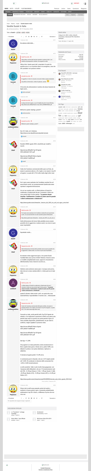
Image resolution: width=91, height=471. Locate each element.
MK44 (67, 35)
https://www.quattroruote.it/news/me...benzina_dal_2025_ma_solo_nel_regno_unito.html (44, 202)
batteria (75, 109)
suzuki (80, 121)
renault (68, 121)
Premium (56, 8)
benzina (80, 109)
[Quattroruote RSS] (78, 467)
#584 (54, 299)
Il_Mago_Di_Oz (61, 35)
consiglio (60, 113)
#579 (54, 206)
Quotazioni (76, 8)
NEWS (6, 8)
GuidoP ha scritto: (25, 57)
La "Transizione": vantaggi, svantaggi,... (18, 412)
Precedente (11, 36)
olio (66, 119)
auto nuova (60, 109)
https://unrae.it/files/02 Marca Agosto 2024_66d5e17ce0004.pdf (30, 157)
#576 (54, 141)
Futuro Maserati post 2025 (67, 79)
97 (41, 36)
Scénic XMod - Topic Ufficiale (18, 418)
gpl (79, 115)
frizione (69, 116)
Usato (69, 8)
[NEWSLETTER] (14, 3)
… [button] (23, 36)
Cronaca (7, 11)
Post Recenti (62, 70)
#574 (54, 96)
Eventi (43, 11)
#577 (54, 166)
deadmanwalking (40, 413)
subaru (74, 121)
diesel (80, 113)
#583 (54, 279)
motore (60, 119)
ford (66, 116)
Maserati (63, 82)
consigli (78, 110)
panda (72, 119)
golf (76, 116)
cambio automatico (69, 110)
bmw (59, 110)
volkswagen (69, 123)
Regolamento (43, 14)
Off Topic (63, 76)
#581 (54, 242)
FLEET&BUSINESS (26, 8)
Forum (10, 14)
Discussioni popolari (14, 408)
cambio (63, 110)
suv (77, 121)
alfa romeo (68, 107)
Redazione (47, 468)
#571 (54, 40)
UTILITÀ (17, 8)
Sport (70, 11)
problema (60, 121)
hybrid (66, 118)
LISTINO (18, 32)
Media (29, 14)
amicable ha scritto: (25, 76)
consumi (75, 113)
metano (74, 118)
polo (81, 119)
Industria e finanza (18, 11)
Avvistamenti (40, 412)
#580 (54, 229)
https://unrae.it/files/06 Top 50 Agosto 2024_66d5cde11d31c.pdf (30, 151)
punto (64, 121)
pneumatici (76, 119)
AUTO (11, 8)
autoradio (71, 109)
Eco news (63, 11)
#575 (54, 117)
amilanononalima (14, 29)
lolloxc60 (75, 35)
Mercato (36, 11)
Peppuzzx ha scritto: (26, 246)
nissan (63, 119)
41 (36, 36)
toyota (59, 123)
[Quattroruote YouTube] (74, 467)
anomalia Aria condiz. (66, 84)
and (26, 92)
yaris (74, 123)
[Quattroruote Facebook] (68, 467)
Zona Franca (64, 99)
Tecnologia (29, 11)
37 (26, 36)
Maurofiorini (77, 36)
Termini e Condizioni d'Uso (45, 469)
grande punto (61, 118)
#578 (54, 179)
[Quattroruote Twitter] (76, 467)
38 (28, 36)
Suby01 (38, 420)
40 (34, 36)
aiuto (64, 107)
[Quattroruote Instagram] (70, 467)
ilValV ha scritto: (25, 210)
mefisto (70, 35)
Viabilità (49, 11)
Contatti (43, 468)
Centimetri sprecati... (66, 96)
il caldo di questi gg (65, 90)
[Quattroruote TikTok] (72, 467)
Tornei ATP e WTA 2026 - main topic (69, 73)
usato (63, 123)
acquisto (60, 107)
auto (82, 107)
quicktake (13, 420)
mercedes (70, 118)
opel (69, 119)
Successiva (52, 36)
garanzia (73, 116)
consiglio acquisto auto (68, 113)
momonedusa (61, 36)
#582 (54, 266)
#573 (54, 72)
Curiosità (56, 11)
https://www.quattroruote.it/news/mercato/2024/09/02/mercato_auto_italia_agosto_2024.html (46, 379)
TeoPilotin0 (60, 38)
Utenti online (62, 32)
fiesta (63, 116)
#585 (54, 385)
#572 (54, 53)
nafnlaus (12, 415)
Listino (63, 8)
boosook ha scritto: (25, 121)
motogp (78, 118)
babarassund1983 (69, 36)
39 (31, 36)
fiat (59, 115)
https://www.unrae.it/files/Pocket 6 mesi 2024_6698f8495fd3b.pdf (36, 104)
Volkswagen (64, 88)
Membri (35, 14)
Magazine (83, 8)
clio (75, 110)
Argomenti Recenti (19, 14)
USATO (23, 32)
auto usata (66, 109)
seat (72, 121)
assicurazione (74, 107)
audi (79, 107)
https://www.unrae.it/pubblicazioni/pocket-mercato (34, 133)
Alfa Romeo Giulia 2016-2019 (44, 418)
